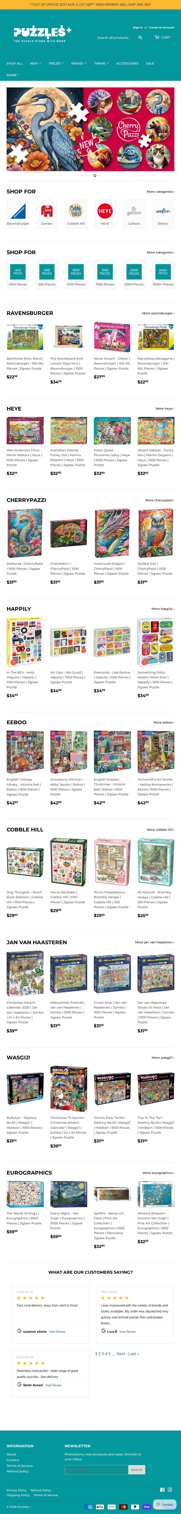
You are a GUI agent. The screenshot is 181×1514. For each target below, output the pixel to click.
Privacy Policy (16, 1490)
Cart (165, 37)
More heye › (165, 409)
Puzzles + (24, 1506)
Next (167, 129)
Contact (13, 1460)
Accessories (127, 63)
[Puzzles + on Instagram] (170, 1490)
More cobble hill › (160, 830)
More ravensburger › (158, 313)
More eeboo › (163, 722)
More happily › (163, 609)
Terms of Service (20, 1466)
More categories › (160, 192)
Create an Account (161, 27)
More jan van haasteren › (154, 942)
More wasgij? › (163, 1058)
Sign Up (136, 1469)
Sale (150, 63)
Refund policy (18, 1471)
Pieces (55, 63)
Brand (77, 63)
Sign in (138, 27)
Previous (14, 129)
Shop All (15, 63)
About (11, 1454)
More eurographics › (158, 1173)
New (34, 63)
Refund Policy (41, 1490)
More (11, 75)
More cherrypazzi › (159, 500)
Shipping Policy (18, 1495)
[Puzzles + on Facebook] (162, 1490)
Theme (100, 63)
